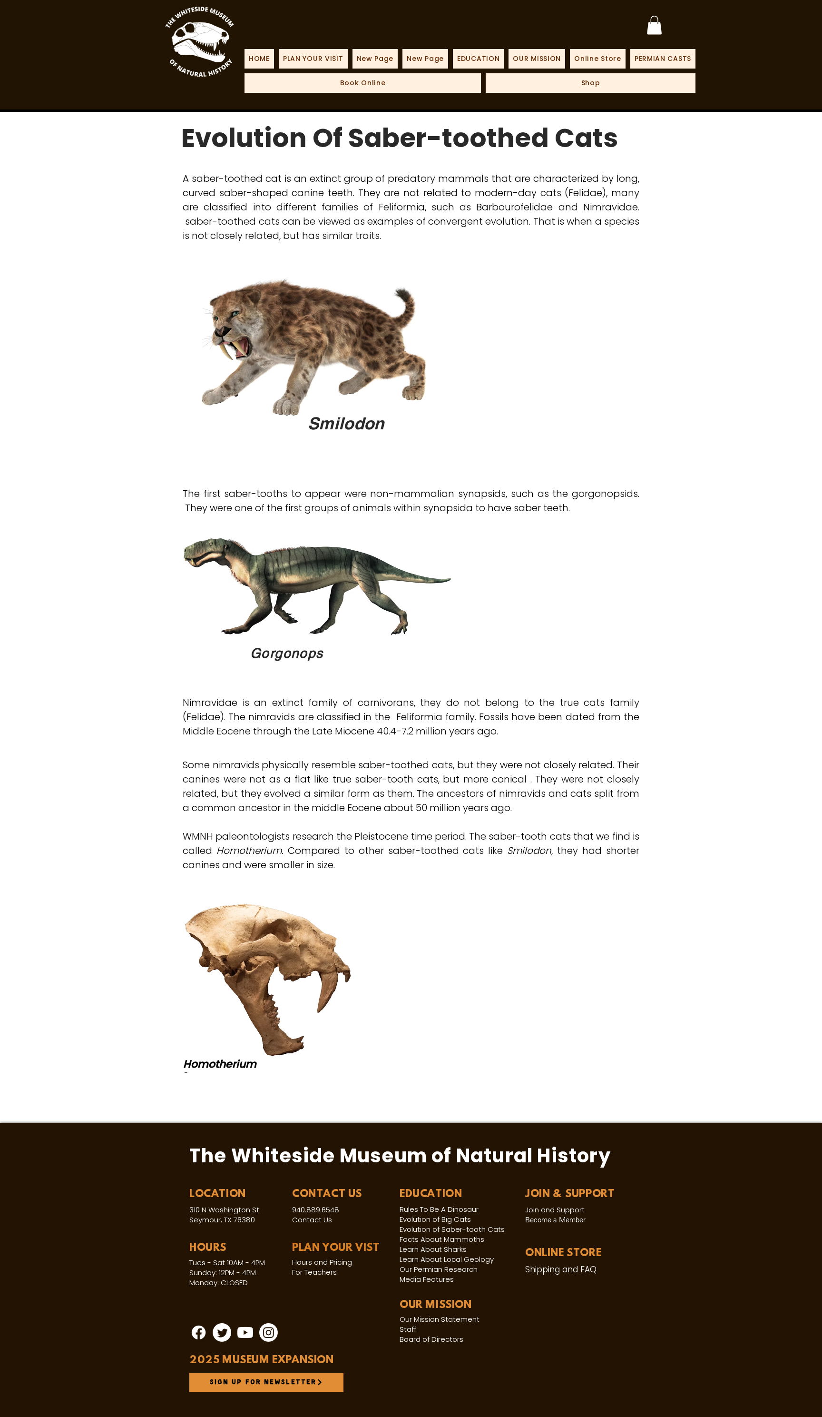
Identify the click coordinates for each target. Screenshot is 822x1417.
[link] (654, 25)
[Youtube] (245, 1332)
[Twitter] (222, 1332)
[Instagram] (268, 1332)
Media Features (427, 1279)
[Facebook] (198, 1332)
